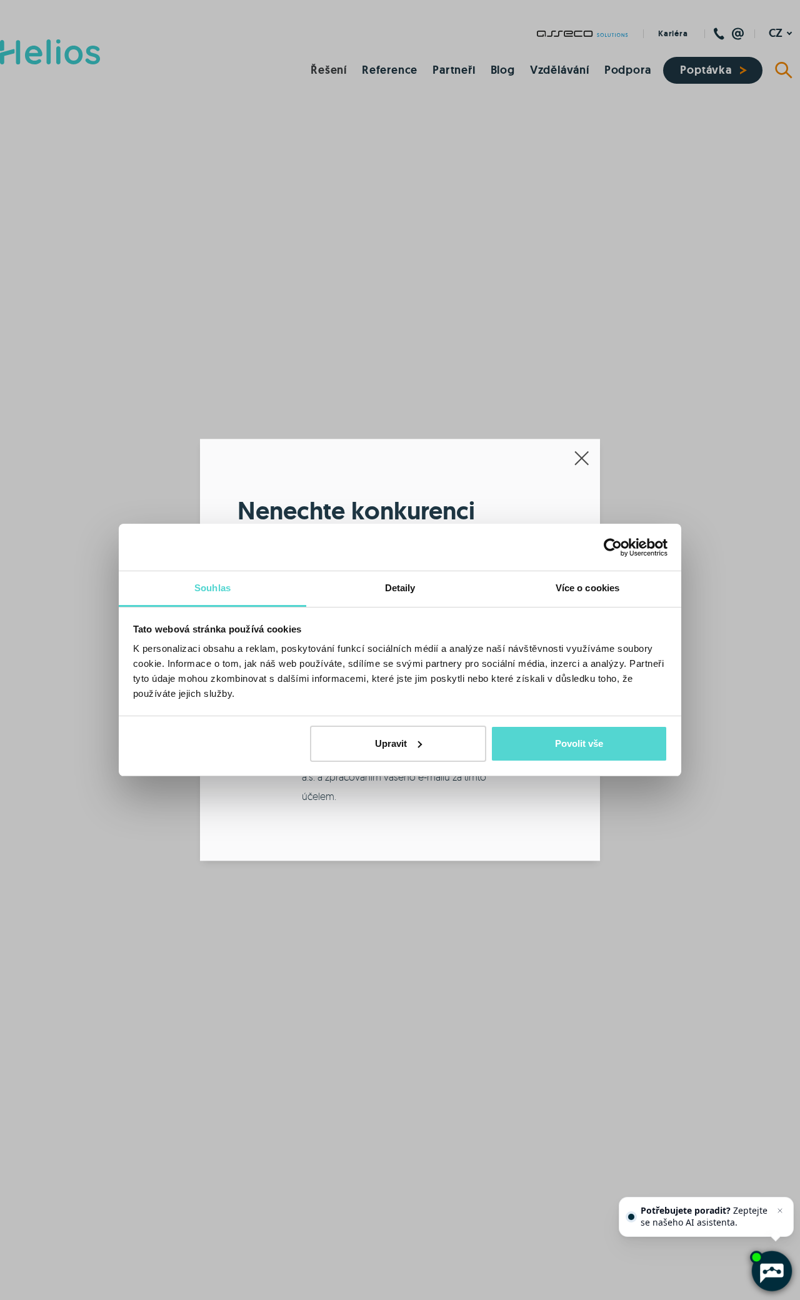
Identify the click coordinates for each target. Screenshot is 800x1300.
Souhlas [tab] (212, 587)
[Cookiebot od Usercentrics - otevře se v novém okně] (613, 547)
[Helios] (50, 51)
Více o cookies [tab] (587, 587)
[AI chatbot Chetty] (771, 1271)
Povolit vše (579, 743)
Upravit (391, 743)
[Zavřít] (780, 1210)
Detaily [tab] (400, 587)
